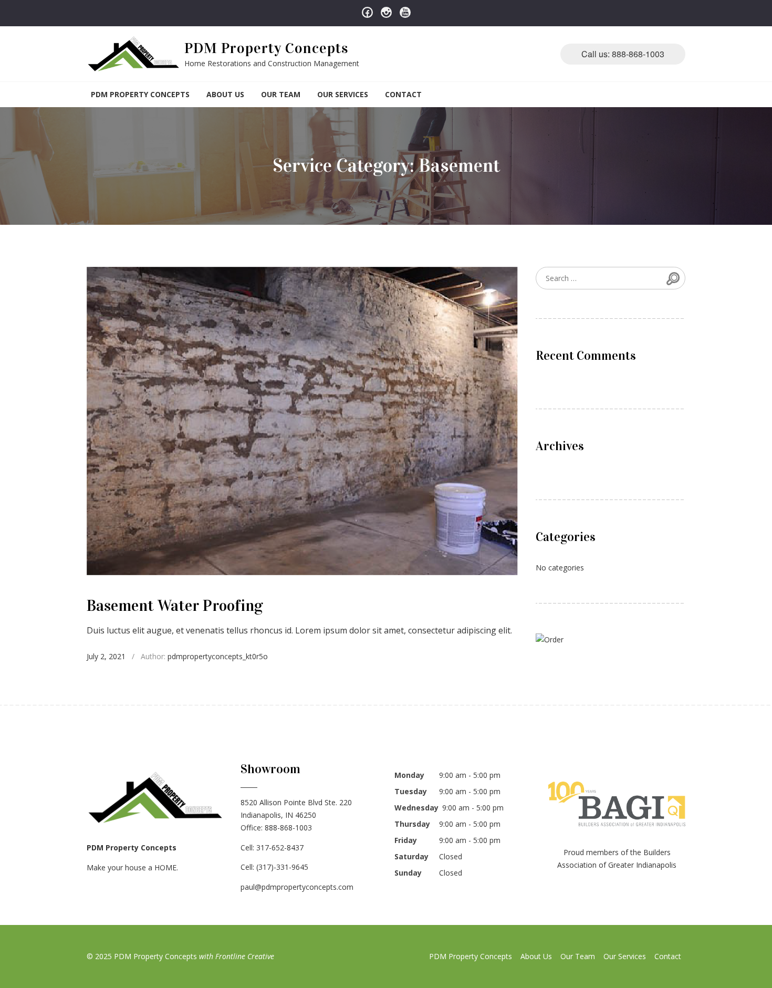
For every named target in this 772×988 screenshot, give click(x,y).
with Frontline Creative (236, 956)
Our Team (280, 94)
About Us (225, 94)
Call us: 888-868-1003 (622, 54)
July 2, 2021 (106, 656)
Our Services (342, 94)
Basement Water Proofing (175, 605)
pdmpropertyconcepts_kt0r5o (218, 656)
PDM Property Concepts (266, 48)
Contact (403, 94)
